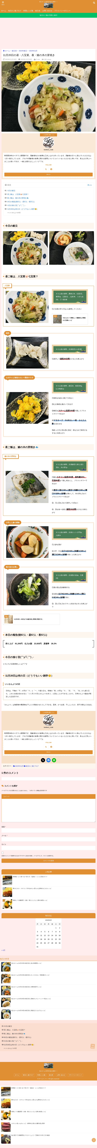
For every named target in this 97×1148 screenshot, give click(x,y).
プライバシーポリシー (62, 11)
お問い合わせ (47, 11)
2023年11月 (33, 51)
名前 (4, 827)
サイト (4, 844)
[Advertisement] (48, 34)
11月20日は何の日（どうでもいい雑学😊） (22, 209)
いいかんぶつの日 (15, 212)
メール (4, 836)
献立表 (37, 11)
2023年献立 (23, 51)
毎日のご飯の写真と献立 (48, 15)
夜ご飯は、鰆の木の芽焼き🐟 (18, 198)
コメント (7, 796)
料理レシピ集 (28, 11)
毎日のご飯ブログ (14, 11)
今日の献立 (11, 191)
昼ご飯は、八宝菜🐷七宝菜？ (18, 194)
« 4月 (3, 950)
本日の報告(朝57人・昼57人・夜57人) (20, 202)
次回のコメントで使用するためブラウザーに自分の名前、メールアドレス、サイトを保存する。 (28, 855)
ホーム (3, 11)
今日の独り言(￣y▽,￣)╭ (16, 205)
